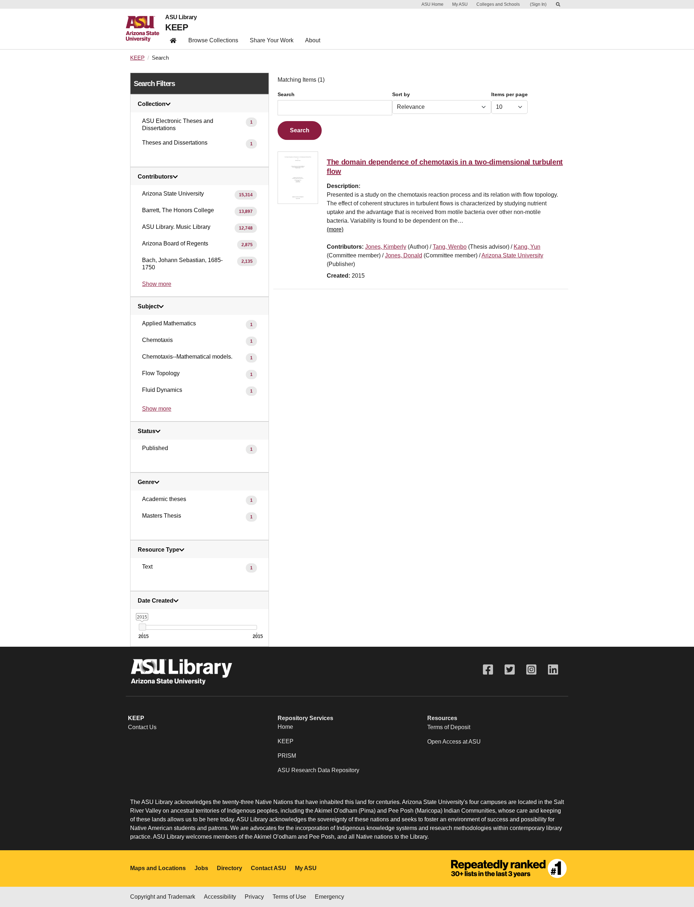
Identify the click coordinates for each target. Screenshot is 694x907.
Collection (152, 104)
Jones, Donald (403, 255)
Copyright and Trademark (162, 897)
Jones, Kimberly (385, 247)
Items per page (509, 94)
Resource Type (158, 550)
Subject (148, 306)
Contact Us (142, 727)
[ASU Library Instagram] (531, 669)
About (312, 40)
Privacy (254, 897)
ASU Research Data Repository (318, 770)
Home (285, 727)
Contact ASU (268, 868)
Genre (146, 482)
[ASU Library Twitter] (509, 669)
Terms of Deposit (448, 727)
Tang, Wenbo (450, 247)
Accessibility (220, 897)
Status (146, 431)
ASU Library (181, 17)
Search (286, 94)
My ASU (460, 4)
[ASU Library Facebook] (488, 669)
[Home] (145, 29)
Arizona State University (512, 255)
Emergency (329, 897)
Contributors (155, 177)
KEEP (176, 27)
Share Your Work (272, 40)
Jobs (201, 868)
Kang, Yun (527, 247)
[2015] (142, 627)
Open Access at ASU (454, 742)
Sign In (538, 4)
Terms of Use (289, 897)
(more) (335, 229)
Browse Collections (213, 40)
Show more (156, 284)
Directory (229, 868)
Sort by (401, 94)
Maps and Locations (158, 868)
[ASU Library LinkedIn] (553, 669)
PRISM (287, 756)
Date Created (156, 601)
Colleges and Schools (498, 4)
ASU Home (432, 4)
